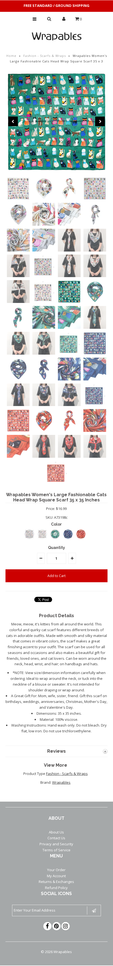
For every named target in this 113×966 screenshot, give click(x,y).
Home (11, 56)
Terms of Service (56, 850)
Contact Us (56, 837)
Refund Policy (56, 887)
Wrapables (61, 782)
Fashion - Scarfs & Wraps (44, 56)
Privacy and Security (56, 843)
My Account (56, 875)
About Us (56, 832)
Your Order (56, 869)
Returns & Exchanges (56, 881)
